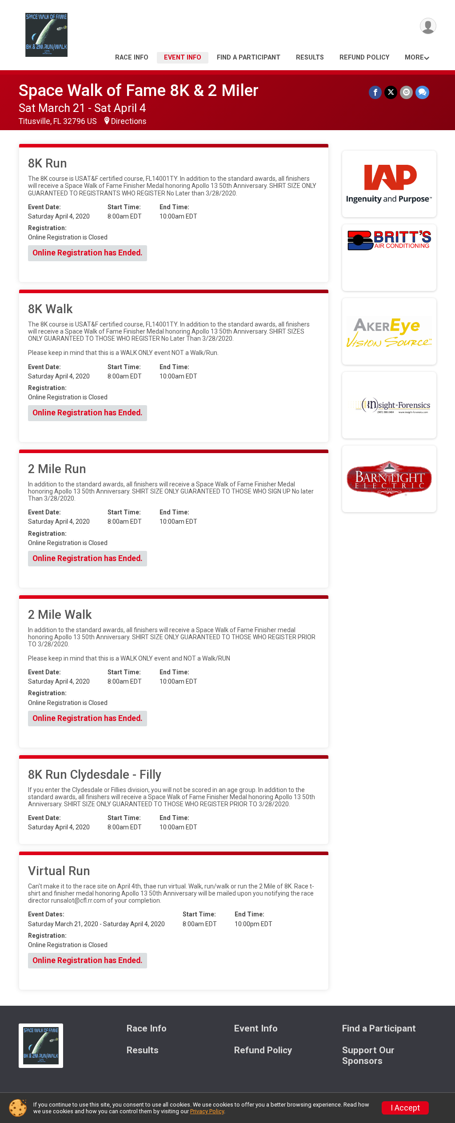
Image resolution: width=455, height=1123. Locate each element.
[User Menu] (428, 26)
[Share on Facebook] (375, 92)
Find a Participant (248, 57)
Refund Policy (364, 57)
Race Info (131, 57)
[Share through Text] (422, 92)
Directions (129, 121)
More (414, 57)
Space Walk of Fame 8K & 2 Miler (139, 90)
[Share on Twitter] (390, 92)
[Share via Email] (406, 92)
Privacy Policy (207, 1111)
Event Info (182, 57)
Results (310, 57)
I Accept (405, 1107)
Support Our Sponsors (368, 1055)
